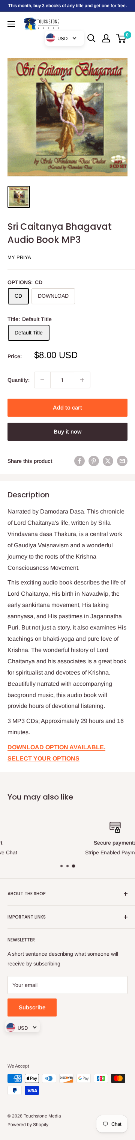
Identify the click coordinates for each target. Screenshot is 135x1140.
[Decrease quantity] (42, 380)
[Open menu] (11, 24)
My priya (19, 257)
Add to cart (67, 407)
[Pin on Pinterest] (93, 461)
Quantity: (19, 380)
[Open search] (91, 38)
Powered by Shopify (28, 1124)
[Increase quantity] (82, 380)
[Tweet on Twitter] (108, 461)
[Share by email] (122, 461)
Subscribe (32, 1007)
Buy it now (67, 431)
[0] (121, 38)
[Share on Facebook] (79, 461)
